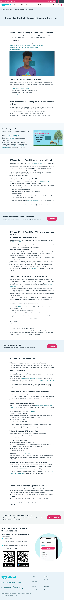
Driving (15, 5)
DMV (7, 9)
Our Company (41, 5)
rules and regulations (32, 200)
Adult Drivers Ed (23, 468)
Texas (11, 9)
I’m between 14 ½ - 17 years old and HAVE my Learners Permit (26, 47)
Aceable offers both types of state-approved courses (23, 206)
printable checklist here (24, 453)
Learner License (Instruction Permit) (20, 88)
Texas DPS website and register (22, 292)
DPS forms (20, 307)
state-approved (16, 242)
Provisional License (16, 95)
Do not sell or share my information (24, 593)
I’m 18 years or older (15, 49)
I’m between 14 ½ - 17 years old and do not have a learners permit (27, 45)
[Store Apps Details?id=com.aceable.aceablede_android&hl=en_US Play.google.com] (23, 559)
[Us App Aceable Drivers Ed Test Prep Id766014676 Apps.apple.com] (9, 559)
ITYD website (31, 411)
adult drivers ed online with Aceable (30, 378)
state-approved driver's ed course (36, 163)
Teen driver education (13, 135)
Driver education (11, 138)
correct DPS (40, 502)
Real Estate (22, 5)
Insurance (28, 5)
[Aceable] (7, 5)
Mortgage (34, 5)
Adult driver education (12, 137)
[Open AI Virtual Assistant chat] (61, 5)
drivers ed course (24, 242)
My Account (56, 5)
